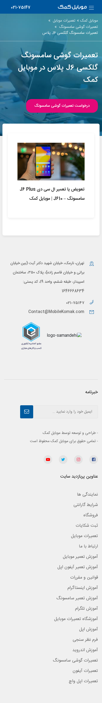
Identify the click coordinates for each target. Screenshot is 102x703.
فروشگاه (91, 515)
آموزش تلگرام (86, 608)
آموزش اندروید (85, 650)
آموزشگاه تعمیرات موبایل (76, 619)
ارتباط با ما (88, 546)
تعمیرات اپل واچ (83, 681)
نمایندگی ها (87, 494)
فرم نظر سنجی (85, 640)
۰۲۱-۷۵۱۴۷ (75, 303)
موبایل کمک (89, 20)
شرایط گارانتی (85, 505)
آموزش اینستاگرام (82, 588)
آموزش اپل (88, 629)
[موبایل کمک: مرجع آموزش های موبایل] (72, 8)
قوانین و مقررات (84, 577)
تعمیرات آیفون (85, 671)
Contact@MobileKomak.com (56, 312)
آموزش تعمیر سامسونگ (77, 598)
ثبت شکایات (87, 525)
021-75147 (20, 7)
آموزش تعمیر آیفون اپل (77, 567)
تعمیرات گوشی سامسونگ (78, 27)
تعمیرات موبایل (64, 20)
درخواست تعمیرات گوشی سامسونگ (62, 106)
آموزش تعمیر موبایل (80, 557)
